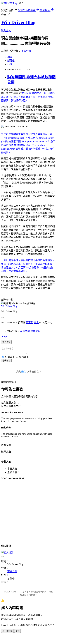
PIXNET (14, 592)
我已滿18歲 (7, 631)
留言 (36, 322)
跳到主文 (6, 30)
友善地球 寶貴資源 (30, 331)
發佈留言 (6, 360)
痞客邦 (29, 322)
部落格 (11, 60)
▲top (4, 336)
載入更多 (6, 342)
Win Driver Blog (18, 22)
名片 (9, 64)
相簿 (9, 57)
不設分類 (26, 51)
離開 (17, 631)
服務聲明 (33, 595)
